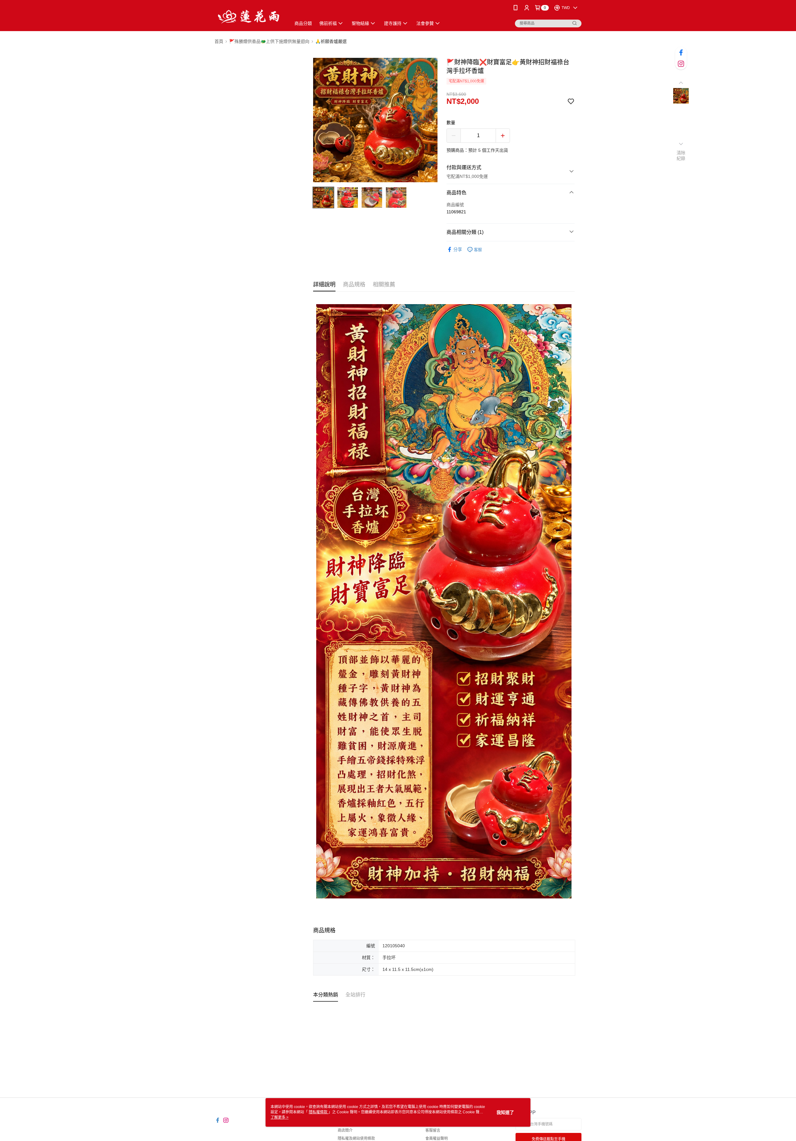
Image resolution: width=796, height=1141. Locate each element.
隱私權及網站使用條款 (356, 1138)
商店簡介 (345, 1130)
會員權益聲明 (436, 1138)
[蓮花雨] (249, 16)
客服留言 (432, 1130)
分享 (457, 249)
